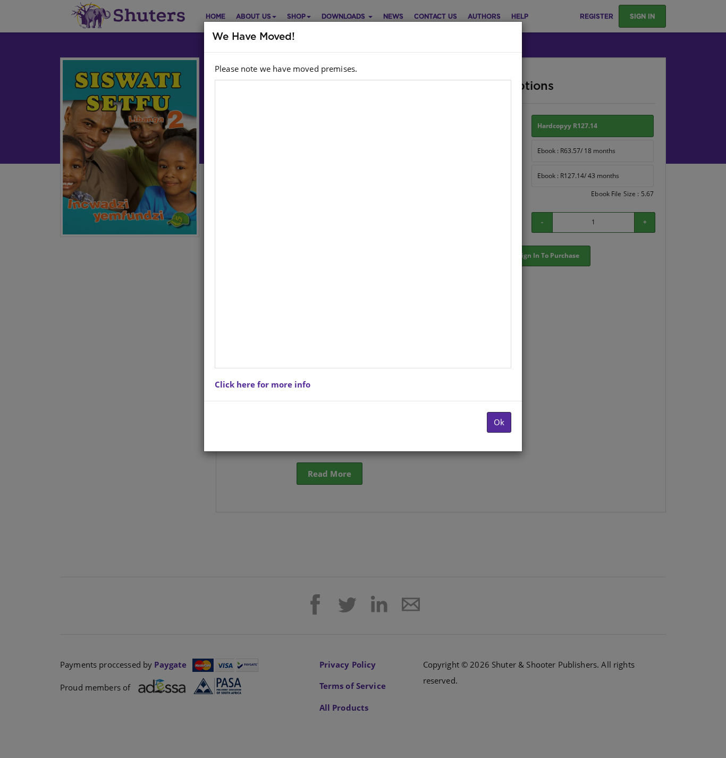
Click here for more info (262, 384)
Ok (499, 422)
